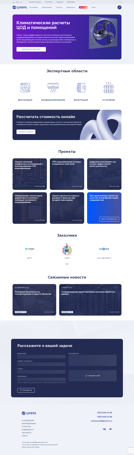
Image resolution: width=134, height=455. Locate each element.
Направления (47, 7)
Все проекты (109, 219)
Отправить (26, 390)
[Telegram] (21, 2)
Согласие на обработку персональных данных (40, 445)
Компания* (22, 376)
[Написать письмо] (17, 2)
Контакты (49, 2)
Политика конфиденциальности (34, 442)
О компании (33, 7)
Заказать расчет (31, 49)
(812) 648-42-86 (104, 413)
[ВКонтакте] (14, 2)
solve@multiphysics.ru (101, 421)
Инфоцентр (70, 7)
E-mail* (20, 369)
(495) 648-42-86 (104, 417)
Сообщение (73, 353)
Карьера (60, 2)
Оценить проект (35, 2)
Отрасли (59, 7)
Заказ (94, 7)
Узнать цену (26, 132)
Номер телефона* (25, 361)
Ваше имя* (22, 353)
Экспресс (83, 7)
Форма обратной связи (30, 447)
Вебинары (71, 2)
